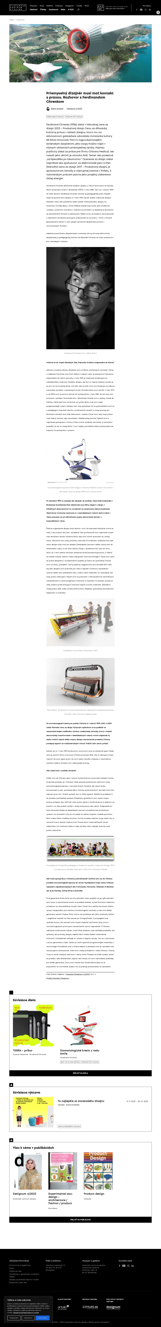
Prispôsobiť (14, 1318)
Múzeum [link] (33, 6)
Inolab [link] (79, 6)
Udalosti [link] (33, 10)
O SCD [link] (71, 10)
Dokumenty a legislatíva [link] (19, 1265)
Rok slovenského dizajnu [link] (69, 1126)
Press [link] (11, 1268)
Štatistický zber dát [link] (18, 1282)
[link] (158, 12)
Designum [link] (69, 6)
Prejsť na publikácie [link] (80, 1220)
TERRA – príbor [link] (23, 1050)
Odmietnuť (28, 1318)
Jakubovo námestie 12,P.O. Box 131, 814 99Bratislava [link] (55, 1267)
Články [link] (43, 10)
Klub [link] (42, 6)
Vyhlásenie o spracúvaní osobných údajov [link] (24, 1275)
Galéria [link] (49, 6)
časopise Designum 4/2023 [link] (78, 974)
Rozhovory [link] (20, 20)
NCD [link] (87, 6)
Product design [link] (94, 1193)
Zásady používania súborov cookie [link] (26, 1313)
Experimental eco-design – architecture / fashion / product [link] (60, 1198)
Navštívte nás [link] (15, 1271)
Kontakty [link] (147, 6)
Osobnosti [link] (53, 10)
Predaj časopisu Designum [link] (57, 978)
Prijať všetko (42, 1318)
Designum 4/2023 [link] (74, 109)
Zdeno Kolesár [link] (57, 109)
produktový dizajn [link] (74, 117)
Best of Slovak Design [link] (70, 1062)
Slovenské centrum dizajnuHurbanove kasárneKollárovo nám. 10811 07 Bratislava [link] (93, 1269)
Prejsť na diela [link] (80, 1073)
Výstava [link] (61, 1105)
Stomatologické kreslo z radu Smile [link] (79, 1052)
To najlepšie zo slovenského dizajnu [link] (81, 1101)
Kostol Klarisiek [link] (72, 1105)
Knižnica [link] (59, 6)
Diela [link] (63, 10)
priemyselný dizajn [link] (55, 117)
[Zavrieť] (51, 1297)
